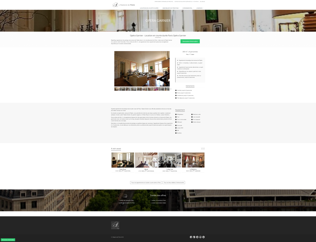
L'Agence (199, 8)
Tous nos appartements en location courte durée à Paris (146, 182)
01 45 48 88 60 (195, 1)
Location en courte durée (149, 8)
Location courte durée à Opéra (158, 203)
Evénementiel (187, 8)
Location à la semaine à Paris (159, 200)
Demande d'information (190, 41)
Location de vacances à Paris (126, 200)
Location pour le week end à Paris (126, 203)
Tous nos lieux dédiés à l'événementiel (174, 182)
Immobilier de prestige (171, 8)
